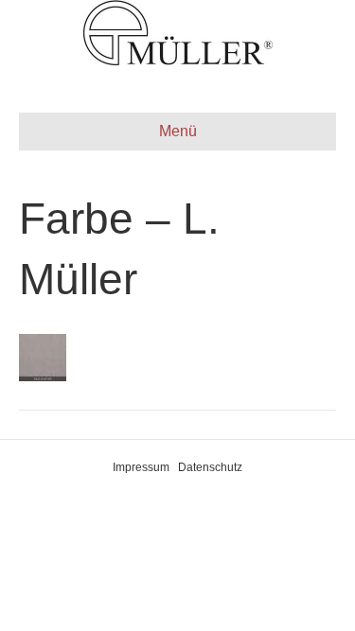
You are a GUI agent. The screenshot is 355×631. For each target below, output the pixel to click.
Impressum (141, 467)
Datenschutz (210, 467)
